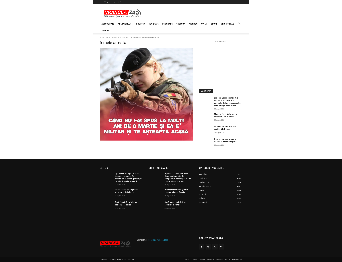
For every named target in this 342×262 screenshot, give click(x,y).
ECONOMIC (167, 24)
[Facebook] (201, 246)
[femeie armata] (146, 94)
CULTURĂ (180, 24)
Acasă (102, 37)
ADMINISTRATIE (125, 24)
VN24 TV (105, 30)
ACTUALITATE (108, 24)
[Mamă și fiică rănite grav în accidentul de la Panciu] (205, 117)
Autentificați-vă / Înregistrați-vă (110, 2)
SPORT (214, 24)
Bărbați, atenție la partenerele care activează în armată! (127, 37)
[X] (214, 246)
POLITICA (140, 24)
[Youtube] (221, 246)
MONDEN (193, 24)
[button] (239, 24)
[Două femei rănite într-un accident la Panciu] (205, 129)
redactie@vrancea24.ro (157, 240)
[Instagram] (208, 246)
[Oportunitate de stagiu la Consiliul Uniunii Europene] (205, 142)
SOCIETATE (154, 24)
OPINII (204, 24)
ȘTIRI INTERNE (227, 24)
